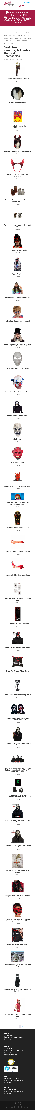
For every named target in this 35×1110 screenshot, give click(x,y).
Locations (25, 2)
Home (5, 33)
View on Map (8, 1039)
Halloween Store (14, 33)
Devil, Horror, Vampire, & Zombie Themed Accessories (17, 40)
